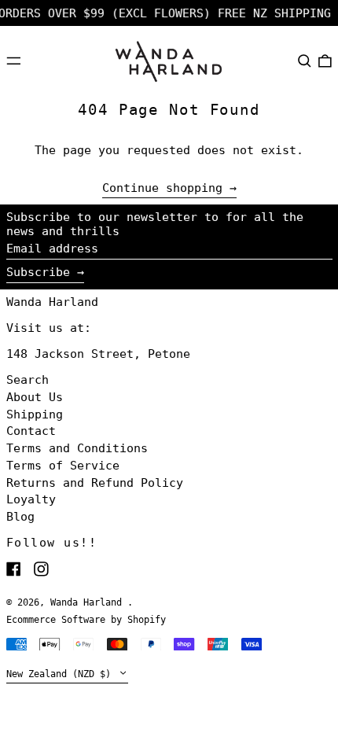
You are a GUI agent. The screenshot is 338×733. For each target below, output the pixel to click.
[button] (304, 60)
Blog (20, 517)
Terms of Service (62, 466)
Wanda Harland (52, 302)
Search (27, 380)
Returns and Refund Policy (94, 483)
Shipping (34, 414)
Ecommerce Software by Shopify (86, 619)
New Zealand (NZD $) (61, 674)
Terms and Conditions (77, 448)
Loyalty (31, 499)
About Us (34, 397)
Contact (31, 431)
